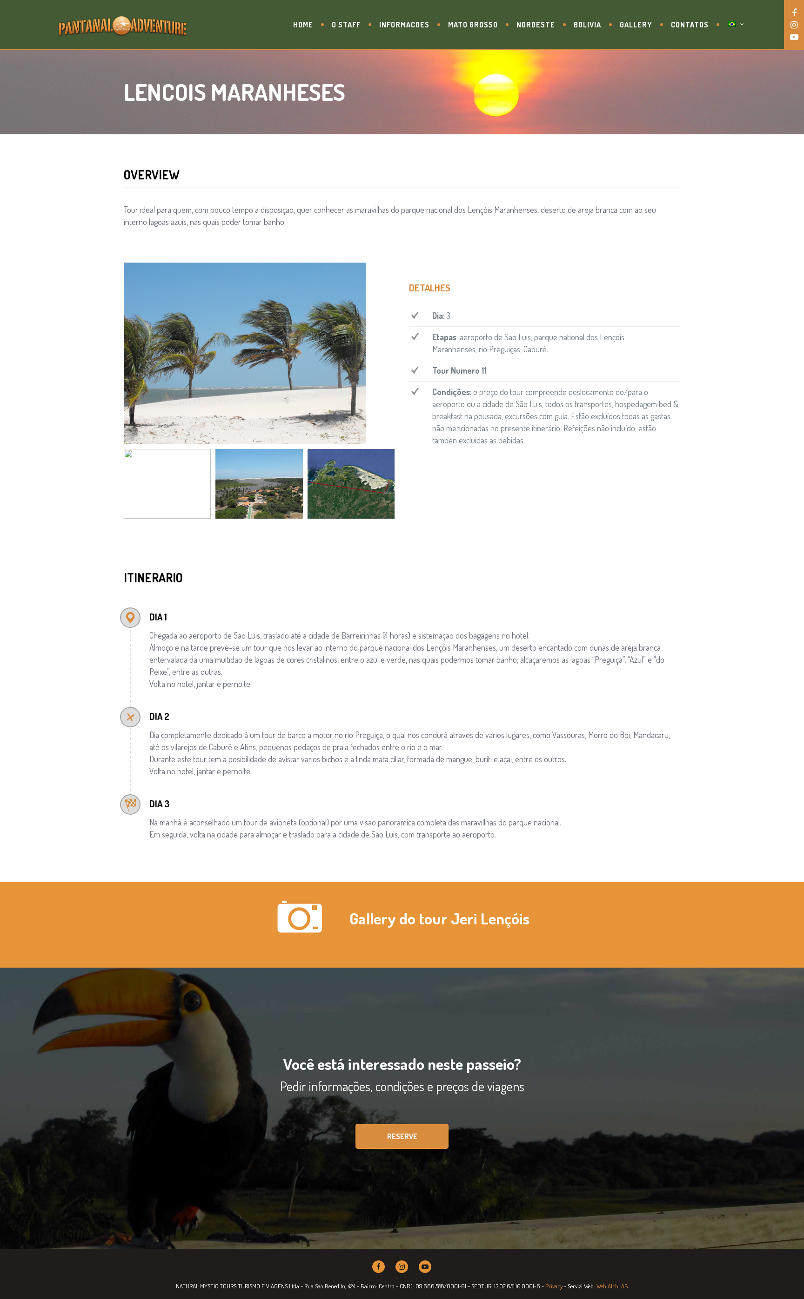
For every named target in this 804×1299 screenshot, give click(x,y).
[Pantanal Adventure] (123, 25)
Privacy (554, 1286)
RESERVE (402, 1136)
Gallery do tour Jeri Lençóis (439, 918)
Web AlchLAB (612, 1286)
